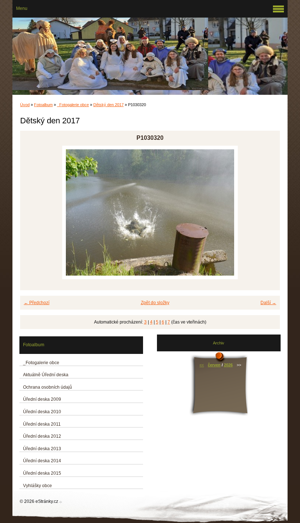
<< (201, 365)
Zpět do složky (155, 302)
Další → (268, 302)
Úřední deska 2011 (42, 424)
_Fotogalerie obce (73, 104)
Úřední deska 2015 (42, 473)
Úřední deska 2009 (42, 399)
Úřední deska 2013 (42, 448)
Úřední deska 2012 (42, 436)
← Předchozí (36, 302)
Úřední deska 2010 (42, 411)
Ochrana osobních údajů (47, 387)
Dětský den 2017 (108, 104)
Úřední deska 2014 (42, 460)
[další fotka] (268, 212)
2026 (228, 365)
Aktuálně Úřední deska (45, 374)
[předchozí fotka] (32, 212)
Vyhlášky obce (37, 485)
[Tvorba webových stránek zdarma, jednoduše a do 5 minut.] (60, 502)
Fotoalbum (43, 104)
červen (214, 365)
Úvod (25, 104)
